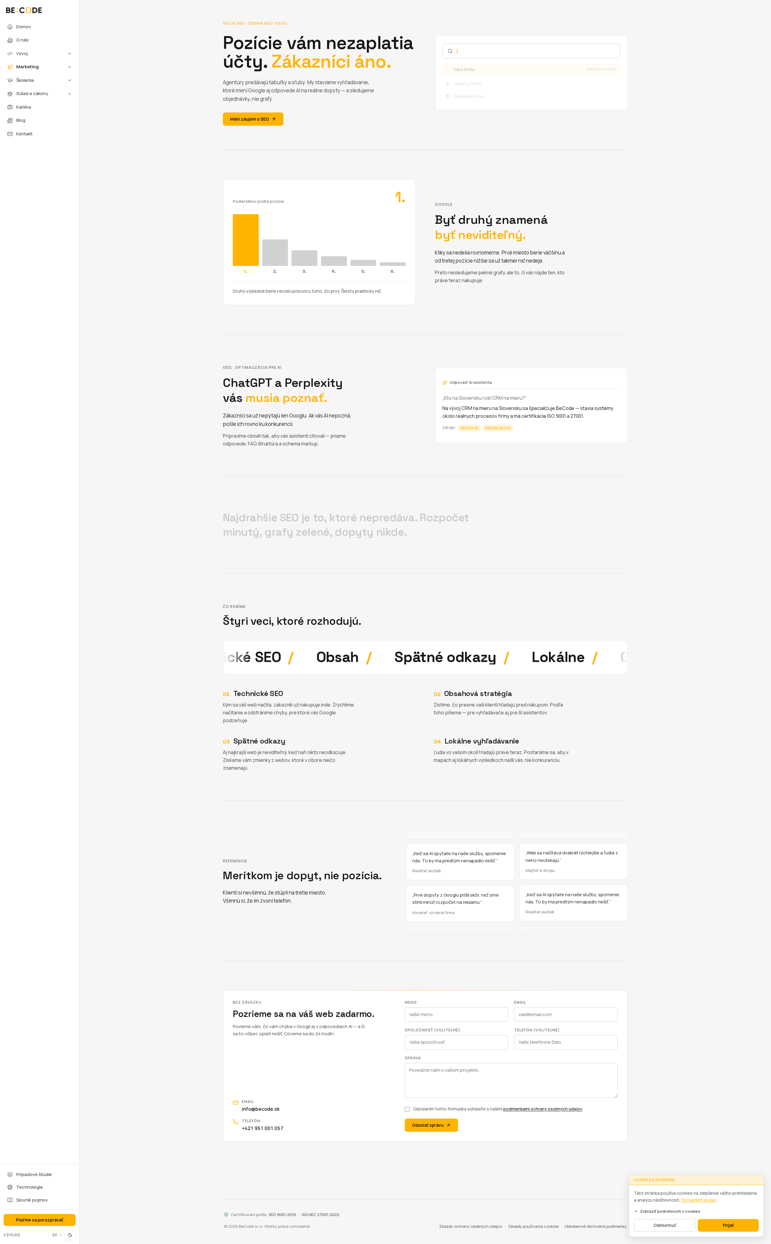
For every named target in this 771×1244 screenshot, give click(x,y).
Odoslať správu (428, 1125)
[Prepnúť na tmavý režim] (70, 1235)
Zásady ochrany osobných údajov (470, 1226)
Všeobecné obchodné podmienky (595, 1226)
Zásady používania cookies (533, 1226)
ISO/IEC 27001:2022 (320, 1214)
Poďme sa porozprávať (39, 1220)
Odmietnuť (665, 1225)
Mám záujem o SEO (249, 119)
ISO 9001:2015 (282, 1214)
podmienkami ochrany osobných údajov (542, 1109)
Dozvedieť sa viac (698, 1200)
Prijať (728, 1225)
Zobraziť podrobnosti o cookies (670, 1211)
